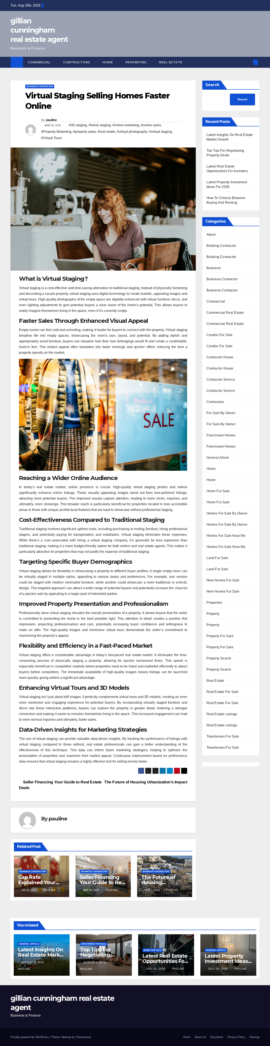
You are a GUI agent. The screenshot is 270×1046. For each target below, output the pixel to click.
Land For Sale (217, 558)
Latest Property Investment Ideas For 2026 (226, 961)
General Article (218, 457)
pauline (51, 120)
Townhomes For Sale (223, 736)
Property (213, 613)
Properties (136, 62)
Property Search (219, 658)
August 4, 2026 (33, 962)
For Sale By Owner (221, 413)
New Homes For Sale (223, 580)
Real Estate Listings (222, 714)
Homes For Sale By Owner (227, 513)
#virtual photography (132, 131)
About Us (200, 1037)
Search (212, 84)
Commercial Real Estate (225, 312)
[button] (248, 62)
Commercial (40, 62)
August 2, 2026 (95, 962)
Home (108, 62)
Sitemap (254, 1037)
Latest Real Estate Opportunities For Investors (164, 961)
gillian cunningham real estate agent (39, 30)
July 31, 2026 (156, 968)
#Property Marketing (56, 131)
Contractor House (220, 357)
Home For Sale (218, 491)
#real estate (106, 131)
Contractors (77, 62)
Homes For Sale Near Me (226, 535)
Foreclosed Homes (221, 435)
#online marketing (125, 125)
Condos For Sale (220, 335)
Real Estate (171, 62)
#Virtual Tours (51, 138)
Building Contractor (221, 245)
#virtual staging (160, 131)
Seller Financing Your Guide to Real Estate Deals (103, 882)
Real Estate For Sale (223, 692)
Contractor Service (221, 379)
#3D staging (78, 125)
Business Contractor (40, 86)
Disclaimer (216, 1037)
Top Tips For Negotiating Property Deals (98, 954)
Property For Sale (220, 636)
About (211, 234)
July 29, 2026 (218, 968)
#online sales (151, 125)
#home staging (100, 125)
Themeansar (83, 1037)
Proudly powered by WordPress (30, 1037)
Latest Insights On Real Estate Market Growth (41, 954)
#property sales (84, 131)
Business (214, 268)
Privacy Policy (236, 1037)
